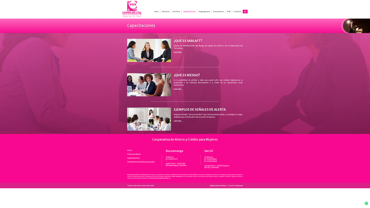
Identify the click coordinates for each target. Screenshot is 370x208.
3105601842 (212, 159)
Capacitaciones (189, 11)
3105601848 (212, 161)
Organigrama (204, 11)
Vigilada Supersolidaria (218, 186)
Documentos (218, 11)
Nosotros (165, 11)
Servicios (176, 11)
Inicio (156, 11)
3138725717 (173, 159)
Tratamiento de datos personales (141, 162)
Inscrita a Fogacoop (236, 186)
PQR (228, 11)
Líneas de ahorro (134, 154)
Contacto (237, 11)
